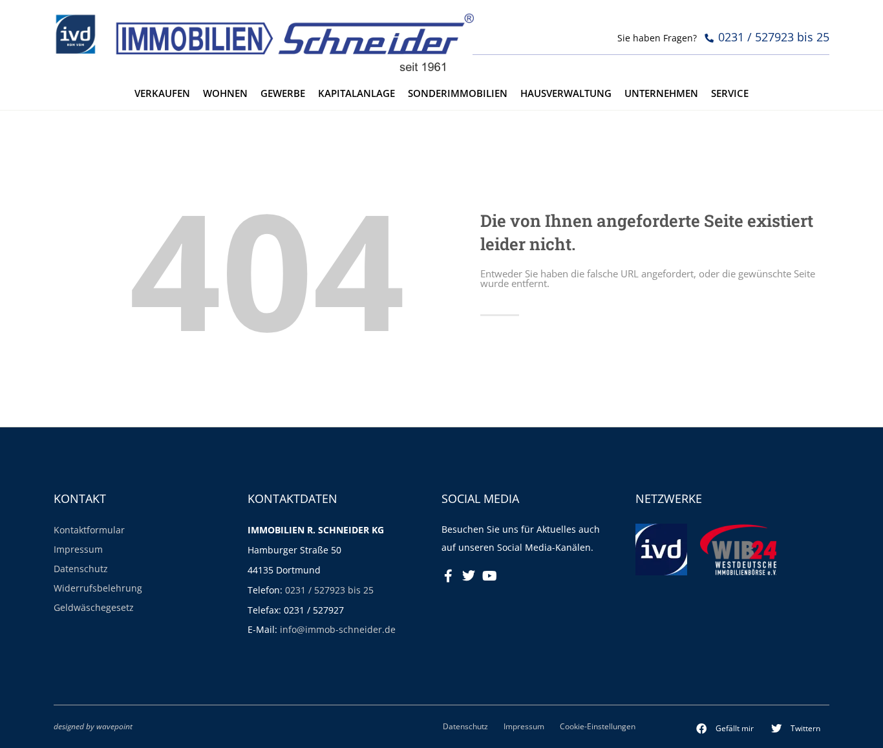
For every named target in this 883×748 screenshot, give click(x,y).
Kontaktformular (89, 530)
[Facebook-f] (448, 576)
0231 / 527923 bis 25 (329, 590)
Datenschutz (81, 568)
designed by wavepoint (93, 726)
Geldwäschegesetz (94, 607)
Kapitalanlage (356, 93)
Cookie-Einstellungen (597, 726)
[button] (725, 728)
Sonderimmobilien (457, 93)
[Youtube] (489, 576)
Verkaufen (162, 93)
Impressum (78, 549)
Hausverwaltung (566, 93)
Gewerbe (283, 93)
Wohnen (225, 93)
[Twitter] (468, 576)
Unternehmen (661, 93)
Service (730, 93)
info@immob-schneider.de (338, 629)
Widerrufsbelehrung (98, 588)
